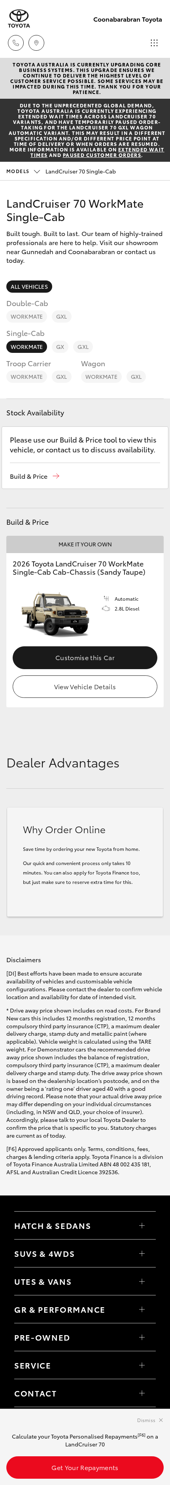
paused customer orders (102, 154)
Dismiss (146, 1420)
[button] (34, 476)
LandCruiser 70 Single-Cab (61, 171)
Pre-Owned (42, 1337)
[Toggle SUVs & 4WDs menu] (142, 1253)
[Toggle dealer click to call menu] (16, 43)
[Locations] (36, 43)
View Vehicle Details (85, 686)
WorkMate (27, 316)
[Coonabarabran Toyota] (19, 18)
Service (32, 1365)
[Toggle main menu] (154, 43)
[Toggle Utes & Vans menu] (142, 1281)
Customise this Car (85, 657)
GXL (61, 316)
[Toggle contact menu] (142, 1337)
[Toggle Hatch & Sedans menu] (142, 1225)
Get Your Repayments (84, 1467)
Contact (35, 1392)
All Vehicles (29, 286)
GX (60, 346)
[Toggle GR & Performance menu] (142, 1309)
